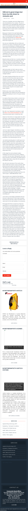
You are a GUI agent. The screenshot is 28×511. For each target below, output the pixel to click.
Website (4, 271)
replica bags (18, 37)
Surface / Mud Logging (8, 434)
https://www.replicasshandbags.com (13, 112)
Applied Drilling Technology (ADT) (10, 423)
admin (12, 18)
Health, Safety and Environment (9, 430)
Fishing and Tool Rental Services (9, 428)
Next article (14, 243)
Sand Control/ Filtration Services (9, 432)
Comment (5, 253)
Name (4, 263)
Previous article (14, 242)
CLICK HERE (14, 504)
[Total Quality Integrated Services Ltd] (14, 4)
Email (4, 267)
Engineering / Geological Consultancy (11, 426)
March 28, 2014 (7, 18)
